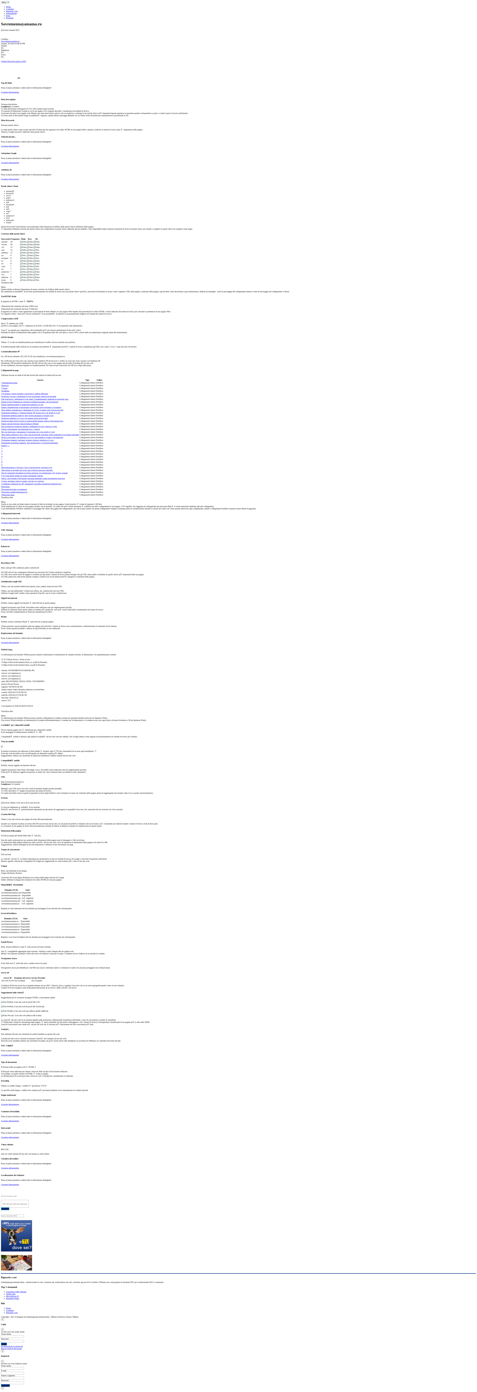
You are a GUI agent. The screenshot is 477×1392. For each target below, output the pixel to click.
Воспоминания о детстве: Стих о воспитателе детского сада (26, 467)
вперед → (5, 446)
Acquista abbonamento (10, 92)
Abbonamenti (11, 13)
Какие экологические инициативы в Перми (20, 424)
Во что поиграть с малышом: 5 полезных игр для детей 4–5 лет (28, 432)
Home (8, 7)
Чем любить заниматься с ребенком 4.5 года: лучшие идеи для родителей (32, 410)
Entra (8, 16)
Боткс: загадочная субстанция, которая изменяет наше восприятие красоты (33, 478)
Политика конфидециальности (14, 492)
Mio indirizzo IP (12, 1296)
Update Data (6, 61)
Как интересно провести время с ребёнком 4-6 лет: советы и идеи (29, 426)
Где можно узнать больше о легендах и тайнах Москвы (24, 394)
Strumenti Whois (12, 1298)
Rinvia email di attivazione (11, 1349)
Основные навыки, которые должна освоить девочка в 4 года (27, 440)
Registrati (9, 18)
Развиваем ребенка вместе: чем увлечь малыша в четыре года (27, 416)
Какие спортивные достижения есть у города (20, 429)
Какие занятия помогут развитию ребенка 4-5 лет (22, 405)
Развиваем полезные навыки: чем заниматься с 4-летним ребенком (29, 443)
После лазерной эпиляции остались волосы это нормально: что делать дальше (34, 473)
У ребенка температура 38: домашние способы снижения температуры (31, 484)
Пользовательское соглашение (14, 489)
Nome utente (6, 1334)
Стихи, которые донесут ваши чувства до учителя (22, 481)
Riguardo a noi (12, 11)
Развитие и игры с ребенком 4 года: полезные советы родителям (28, 396)
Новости (5, 385)
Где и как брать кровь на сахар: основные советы (22, 476)
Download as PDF (18, 61)
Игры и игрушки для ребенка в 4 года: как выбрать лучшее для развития (32, 437)
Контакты (5, 487)
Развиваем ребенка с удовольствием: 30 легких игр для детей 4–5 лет (30, 413)
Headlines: (5, 391)
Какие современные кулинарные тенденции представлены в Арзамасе (31, 407)
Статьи (4, 388)
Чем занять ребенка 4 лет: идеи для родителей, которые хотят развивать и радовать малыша (40, 435)
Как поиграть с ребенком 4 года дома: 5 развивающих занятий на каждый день (34, 399)
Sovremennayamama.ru (10, 41)
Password (5, 1339)
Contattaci (10, 9)
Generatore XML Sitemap (16, 1292)
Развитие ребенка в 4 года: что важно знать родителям (24, 418)
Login (4, 1344)
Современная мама (9, 383)
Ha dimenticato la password (12, 1346)
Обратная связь (7, 495)
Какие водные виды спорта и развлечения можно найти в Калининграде (32, 421)
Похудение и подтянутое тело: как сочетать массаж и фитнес (27, 470)
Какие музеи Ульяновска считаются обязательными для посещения (29, 402)
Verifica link (11, 1294)
